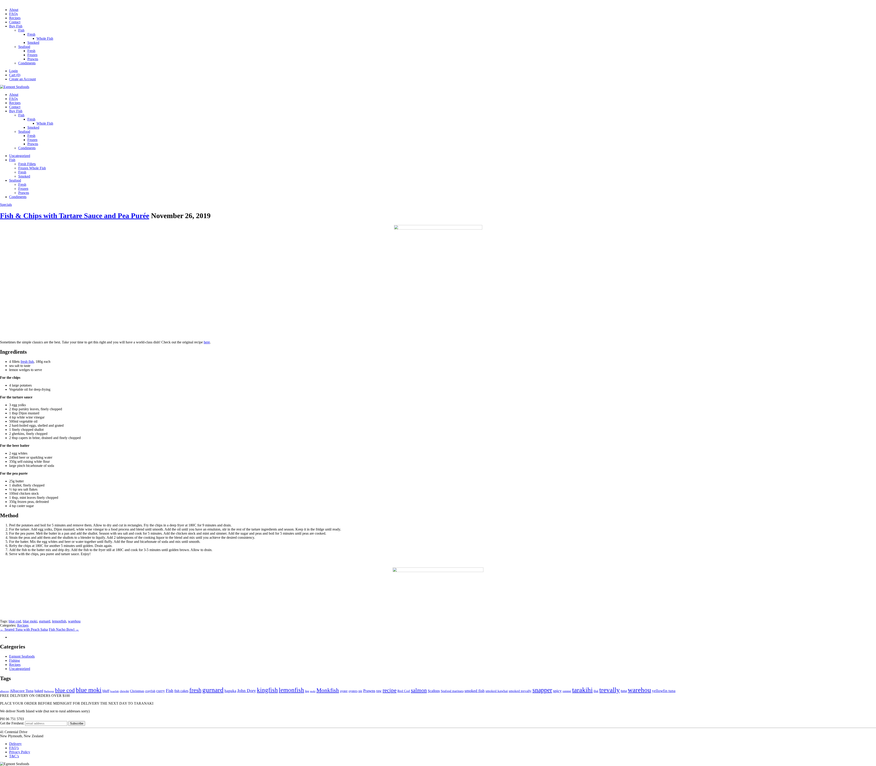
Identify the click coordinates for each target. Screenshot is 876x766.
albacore (4, 691)
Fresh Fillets (27, 164)
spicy (557, 690)
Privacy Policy (19, 752)
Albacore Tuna (22, 691)
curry (160, 691)
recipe (389, 690)
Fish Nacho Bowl (64, 629)
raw (379, 691)
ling (307, 691)
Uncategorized (19, 156)
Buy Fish (15, 26)
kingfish (267, 690)
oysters (353, 691)
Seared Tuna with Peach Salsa (24, 629)
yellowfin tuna (663, 691)
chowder (124, 691)
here (207, 342)
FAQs (13, 14)
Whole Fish (44, 38)
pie (360, 691)
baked (38, 691)
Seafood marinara (452, 691)
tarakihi (582, 689)
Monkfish (327, 690)
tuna (624, 691)
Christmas (137, 691)
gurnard (44, 621)
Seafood (24, 47)
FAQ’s (14, 748)
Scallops (434, 691)
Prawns (32, 59)
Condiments (27, 63)
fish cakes (181, 691)
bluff (105, 691)
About (13, 10)
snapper (542, 689)
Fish (21, 30)
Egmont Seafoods (22, 656)
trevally (609, 689)
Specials (6, 205)
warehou (74, 621)
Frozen (32, 55)
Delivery (15, 744)
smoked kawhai (496, 691)
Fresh (31, 34)
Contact (14, 22)
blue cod (15, 621)
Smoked (33, 42)
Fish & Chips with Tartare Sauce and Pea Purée (74, 216)
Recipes (15, 18)
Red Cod (403, 691)
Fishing (14, 660)
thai (596, 691)
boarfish (114, 691)
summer (567, 691)
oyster (344, 691)
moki (312, 691)
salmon (419, 690)
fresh (195, 690)
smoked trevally (520, 691)
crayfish (150, 691)
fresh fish (27, 361)
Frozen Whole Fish (32, 168)
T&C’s (14, 756)
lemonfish (59, 621)
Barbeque (49, 691)
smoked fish (474, 690)
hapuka (230, 691)
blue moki (30, 621)
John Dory (246, 690)
